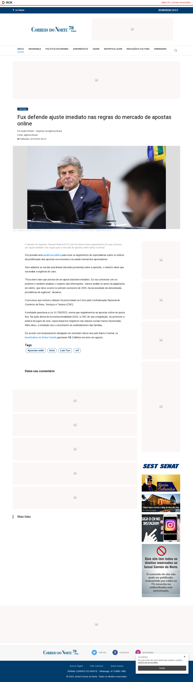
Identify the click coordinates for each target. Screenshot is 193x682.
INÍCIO (20, 48)
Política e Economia (57, 48)
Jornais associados (181, 2)
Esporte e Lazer (113, 48)
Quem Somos (117, 666)
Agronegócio (80, 48)
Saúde (96, 48)
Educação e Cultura (138, 48)
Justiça (23, 109)
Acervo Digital (76, 666)
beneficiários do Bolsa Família (41, 337)
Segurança (34, 48)
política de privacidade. (148, 662)
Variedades (160, 48)
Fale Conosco (96, 666)
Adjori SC (165, 2)
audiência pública (52, 255)
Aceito (162, 668)
